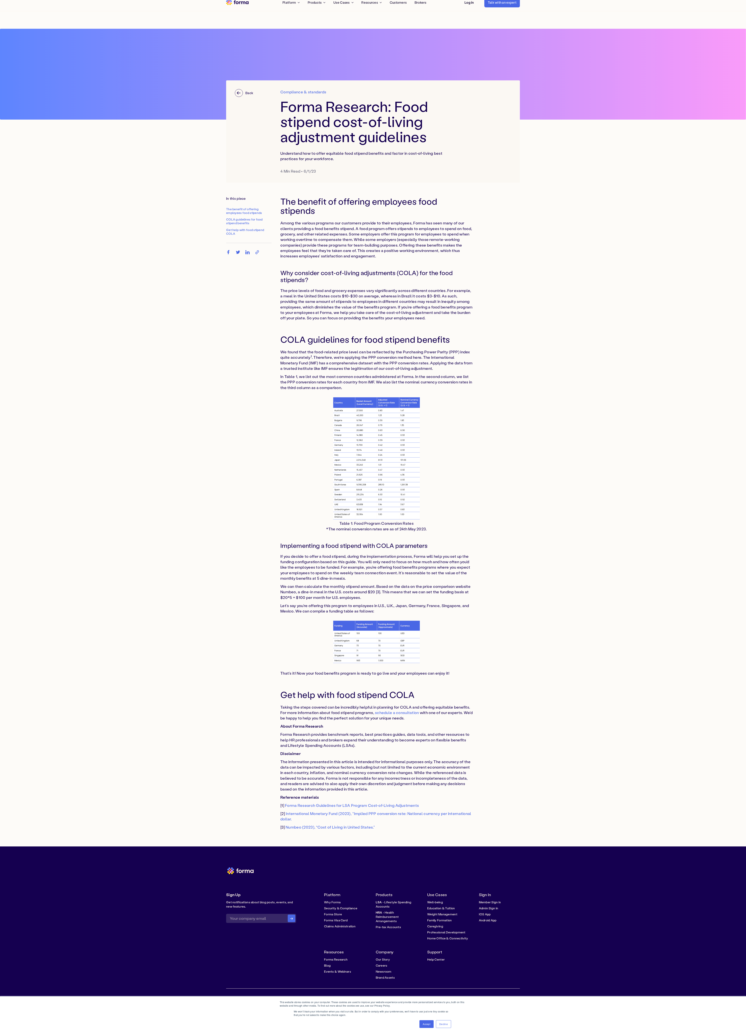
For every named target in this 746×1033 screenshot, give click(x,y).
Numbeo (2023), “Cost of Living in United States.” (330, 827)
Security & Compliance (340, 908)
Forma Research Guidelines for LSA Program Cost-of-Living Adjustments (352, 805)
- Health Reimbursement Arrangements (387, 916)
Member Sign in (490, 902)
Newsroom (383, 971)
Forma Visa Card (336, 920)
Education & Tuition (441, 908)
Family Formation (439, 920)
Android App (488, 920)
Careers (381, 965)
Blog (327, 965)
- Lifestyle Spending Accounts (393, 904)
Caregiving (435, 926)
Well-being (435, 902)
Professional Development (446, 932)
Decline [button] (443, 1024)
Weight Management (442, 914)
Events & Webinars (337, 971)
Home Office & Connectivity (447, 938)
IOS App (485, 914)
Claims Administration (340, 926)
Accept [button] (426, 1024)
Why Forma (332, 902)
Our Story (383, 959)
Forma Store (333, 914)
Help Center (436, 959)
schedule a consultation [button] (397, 712)
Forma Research (336, 959)
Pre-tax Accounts (388, 927)
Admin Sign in (488, 908)
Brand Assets (385, 977)
